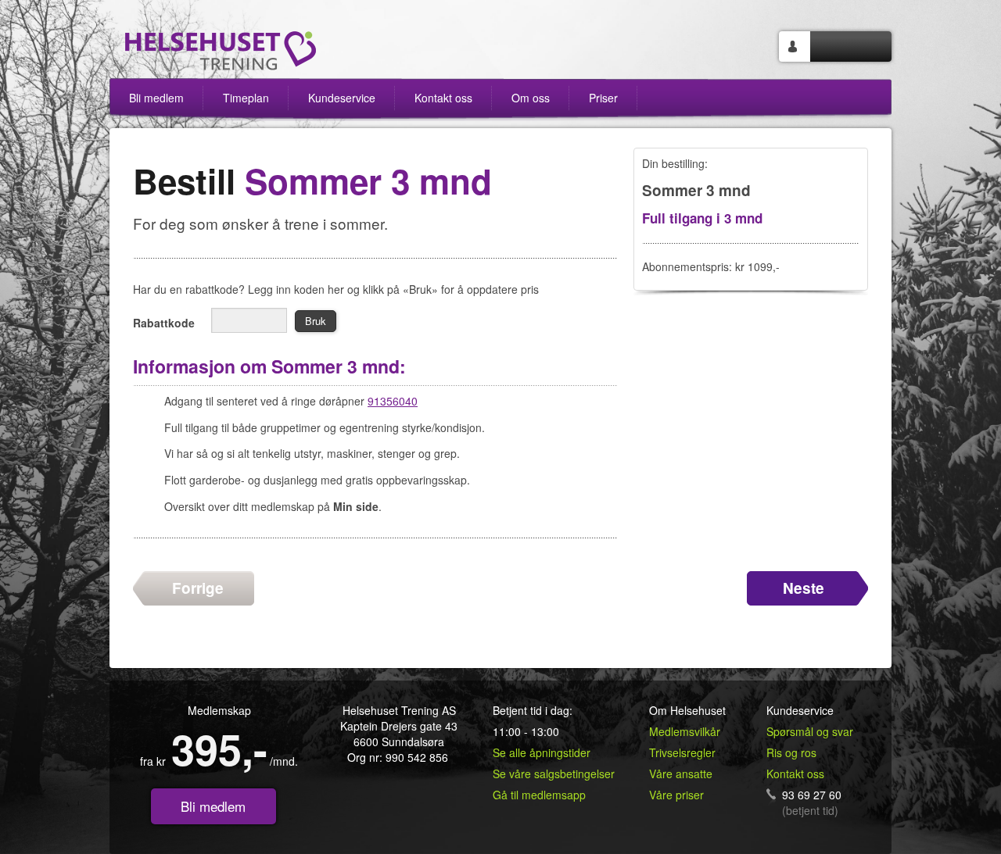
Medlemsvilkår (684, 731)
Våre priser (676, 794)
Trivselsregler (682, 752)
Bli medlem (213, 806)
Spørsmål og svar (809, 731)
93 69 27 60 (811, 794)
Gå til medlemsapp (539, 794)
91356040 (393, 401)
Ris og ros (791, 752)
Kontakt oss (795, 773)
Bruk (315, 320)
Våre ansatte (680, 773)
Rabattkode (164, 323)
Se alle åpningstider (541, 752)
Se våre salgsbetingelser (554, 773)
